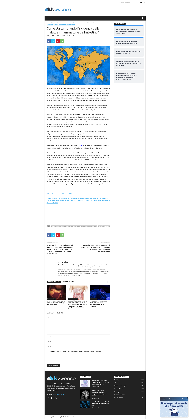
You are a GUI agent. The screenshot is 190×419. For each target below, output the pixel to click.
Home (48, 22)
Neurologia (117, 392)
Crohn (62, 226)
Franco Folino (51, 36)
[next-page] (109, 282)
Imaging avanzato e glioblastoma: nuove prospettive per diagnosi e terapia (99, 393)
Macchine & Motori (119, 395)
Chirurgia (53, 22)
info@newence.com (58, 394)
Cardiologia (117, 380)
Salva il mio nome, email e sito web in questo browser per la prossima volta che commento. (75, 351)
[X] (144, 2)
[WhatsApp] (62, 41)
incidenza (68, 226)
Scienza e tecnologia (120, 386)
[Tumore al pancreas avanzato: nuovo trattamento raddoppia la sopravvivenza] (56, 292)
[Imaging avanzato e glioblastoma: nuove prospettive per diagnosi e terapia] (85, 394)
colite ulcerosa (55, 226)
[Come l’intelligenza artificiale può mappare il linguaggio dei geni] (85, 404)
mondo (100, 226)
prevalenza (106, 226)
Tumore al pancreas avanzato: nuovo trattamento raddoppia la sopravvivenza (56, 302)
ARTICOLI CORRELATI (53, 281)
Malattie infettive (118, 397)
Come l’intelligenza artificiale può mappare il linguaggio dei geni (101, 403)
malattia (81, 226)
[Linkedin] (141, 2)
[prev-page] (107, 282)
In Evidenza (93, 299)
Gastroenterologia (59, 24)
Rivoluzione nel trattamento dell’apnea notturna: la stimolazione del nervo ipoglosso (98, 303)
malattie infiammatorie (91, 226)
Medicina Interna (70, 24)
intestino (75, 226)
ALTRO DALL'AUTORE (68, 281)
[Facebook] (138, 2)
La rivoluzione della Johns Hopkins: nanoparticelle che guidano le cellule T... (100, 382)
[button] (142, 18)
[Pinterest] (58, 41)
